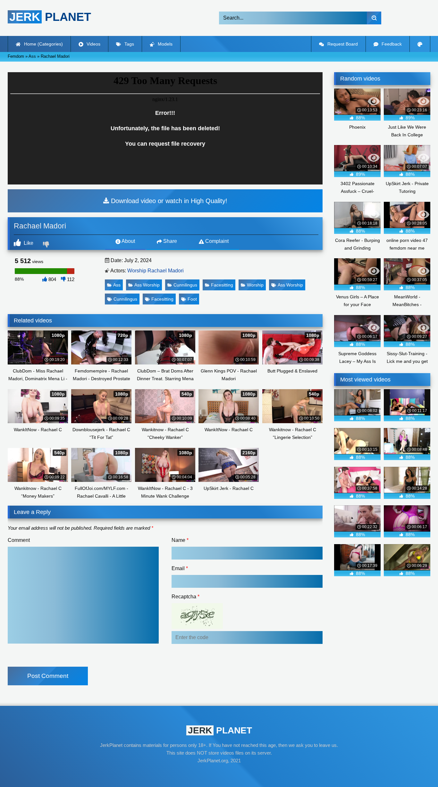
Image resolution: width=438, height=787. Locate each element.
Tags (128, 44)
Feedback (391, 44)
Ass (117, 284)
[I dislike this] (47, 245)
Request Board (342, 44)
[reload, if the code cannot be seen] (197, 627)
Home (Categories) (43, 44)
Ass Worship (147, 284)
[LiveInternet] (219, 772)
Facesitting (222, 284)
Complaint (216, 241)
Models (164, 44)
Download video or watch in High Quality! (168, 200)
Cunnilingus (185, 284)
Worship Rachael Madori (155, 270)
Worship (255, 284)
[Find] (374, 18)
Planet (50, 16)
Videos (92, 44)
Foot (192, 299)
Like (27, 243)
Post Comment (47, 675)
